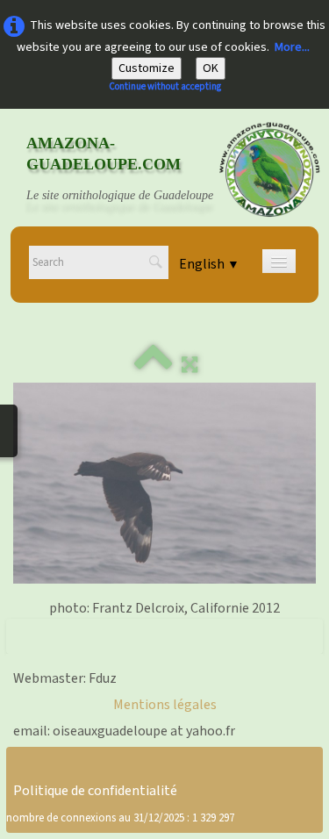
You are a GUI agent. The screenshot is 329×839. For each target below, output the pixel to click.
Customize (146, 68)
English (209, 264)
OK (210, 68)
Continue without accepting (165, 86)
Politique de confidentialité (95, 790)
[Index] (153, 365)
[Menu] (279, 261)
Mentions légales (165, 704)
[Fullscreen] (189, 365)
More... (292, 47)
